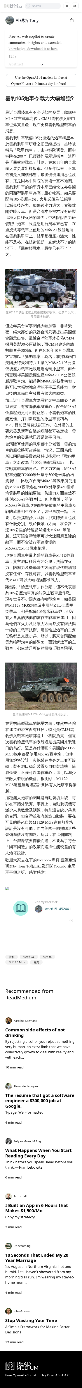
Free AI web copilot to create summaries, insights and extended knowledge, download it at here (35, 42)
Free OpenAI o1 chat (20, 1375)
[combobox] (46, 6)
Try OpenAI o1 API (56, 1375)
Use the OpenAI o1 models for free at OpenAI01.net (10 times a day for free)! (39, 80)
